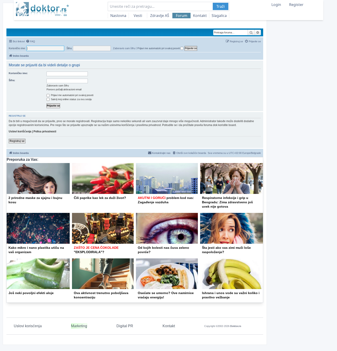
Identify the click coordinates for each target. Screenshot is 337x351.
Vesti (138, 15)
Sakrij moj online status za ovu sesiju (71, 99)
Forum (181, 15)
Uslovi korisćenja (28, 326)
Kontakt (200, 15)
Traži (220, 6)
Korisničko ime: (18, 73)
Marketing (79, 326)
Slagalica (219, 15)
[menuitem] (30, 41)
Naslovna (118, 15)
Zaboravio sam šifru (124, 48)
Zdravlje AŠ (159, 15)
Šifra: (12, 80)
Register (296, 4)
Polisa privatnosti (44, 131)
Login (276, 4)
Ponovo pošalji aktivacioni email (64, 89)
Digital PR (124, 326)
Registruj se (17, 141)
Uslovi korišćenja (20, 131)
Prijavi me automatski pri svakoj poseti (158, 48)
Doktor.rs (235, 326)
